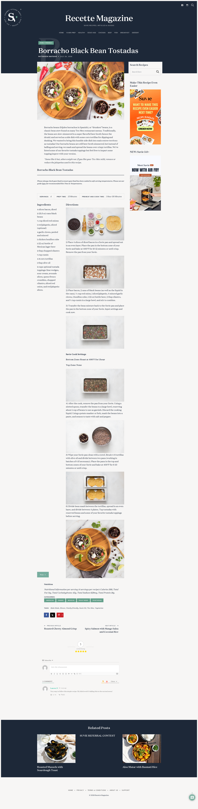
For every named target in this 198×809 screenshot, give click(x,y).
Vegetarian (97, 600)
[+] (80, 673)
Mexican (71, 600)
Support (126, 790)
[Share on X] (52, 615)
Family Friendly (46, 43)
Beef (110, 32)
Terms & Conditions (97, 790)
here (44, 183)
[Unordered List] (65, 674)
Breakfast (124, 32)
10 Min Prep (71, 32)
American (50, 600)
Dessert (135, 32)
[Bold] (51, 674)
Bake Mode (55, 608)
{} (77, 673)
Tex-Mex (90, 608)
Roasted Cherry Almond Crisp (60, 628)
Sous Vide (92, 32)
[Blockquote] (68, 674)
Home (61, 32)
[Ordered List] (63, 674)
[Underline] (57, 674)
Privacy (80, 790)
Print (42, 575)
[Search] (192, 5)
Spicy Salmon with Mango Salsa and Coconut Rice (101, 630)
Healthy (81, 32)
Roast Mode (83, 600)
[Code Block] (71, 674)
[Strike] (60, 674)
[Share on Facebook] (46, 615)
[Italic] (54, 674)
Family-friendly (72, 608)
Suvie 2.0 (82, 608)
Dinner (61, 600)
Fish (116, 32)
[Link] (74, 674)
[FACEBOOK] (182, 5)
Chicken (101, 32)
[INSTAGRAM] (187, 5)
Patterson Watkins (47, 56)
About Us (114, 790)
